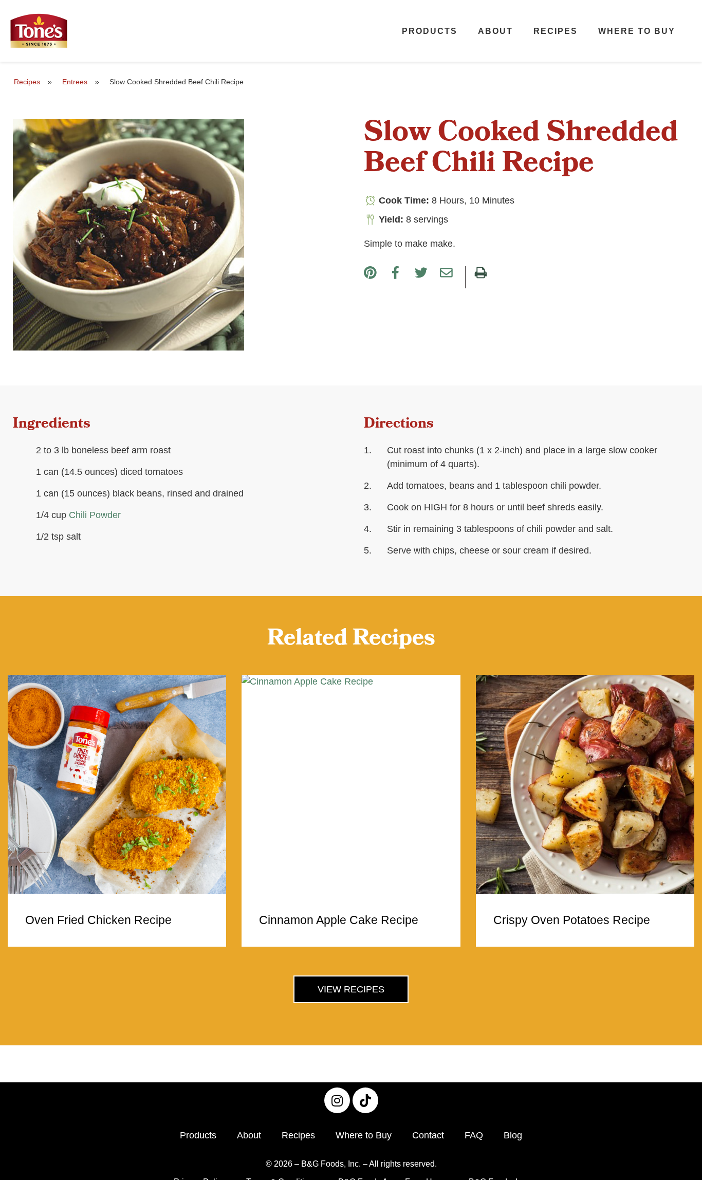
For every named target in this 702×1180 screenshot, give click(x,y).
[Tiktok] (365, 1100)
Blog (513, 1135)
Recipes (555, 30)
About (495, 30)
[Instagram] (337, 1100)
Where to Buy (636, 30)
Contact (428, 1135)
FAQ (474, 1135)
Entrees (74, 82)
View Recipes (351, 989)
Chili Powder (95, 515)
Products (429, 30)
